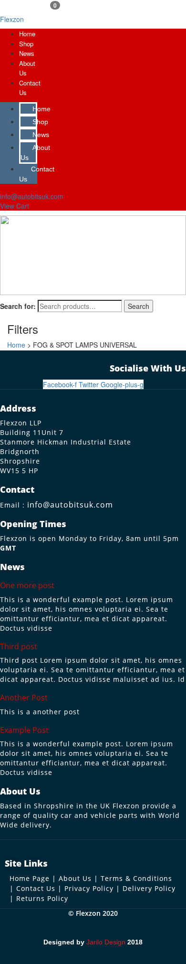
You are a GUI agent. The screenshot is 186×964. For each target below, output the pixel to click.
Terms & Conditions (136, 878)
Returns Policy (42, 898)
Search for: (18, 306)
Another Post (24, 697)
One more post (27, 585)
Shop (26, 43)
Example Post (24, 730)
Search (138, 306)
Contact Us (36, 174)
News (26, 53)
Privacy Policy (89, 888)
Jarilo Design (105, 942)
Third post (18, 646)
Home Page (30, 878)
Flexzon (12, 19)
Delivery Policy (149, 888)
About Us (35, 152)
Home (27, 33)
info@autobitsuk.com (70, 504)
